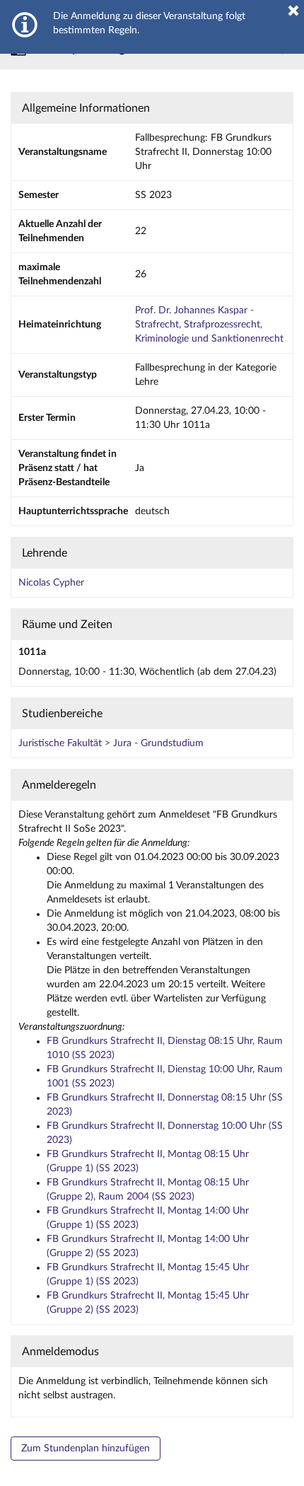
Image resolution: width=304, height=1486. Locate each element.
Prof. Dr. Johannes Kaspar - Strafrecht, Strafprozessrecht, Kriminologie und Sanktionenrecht (209, 325)
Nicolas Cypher (51, 583)
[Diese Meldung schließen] (293, 11)
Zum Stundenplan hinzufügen (85, 1448)
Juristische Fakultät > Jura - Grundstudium (111, 743)
